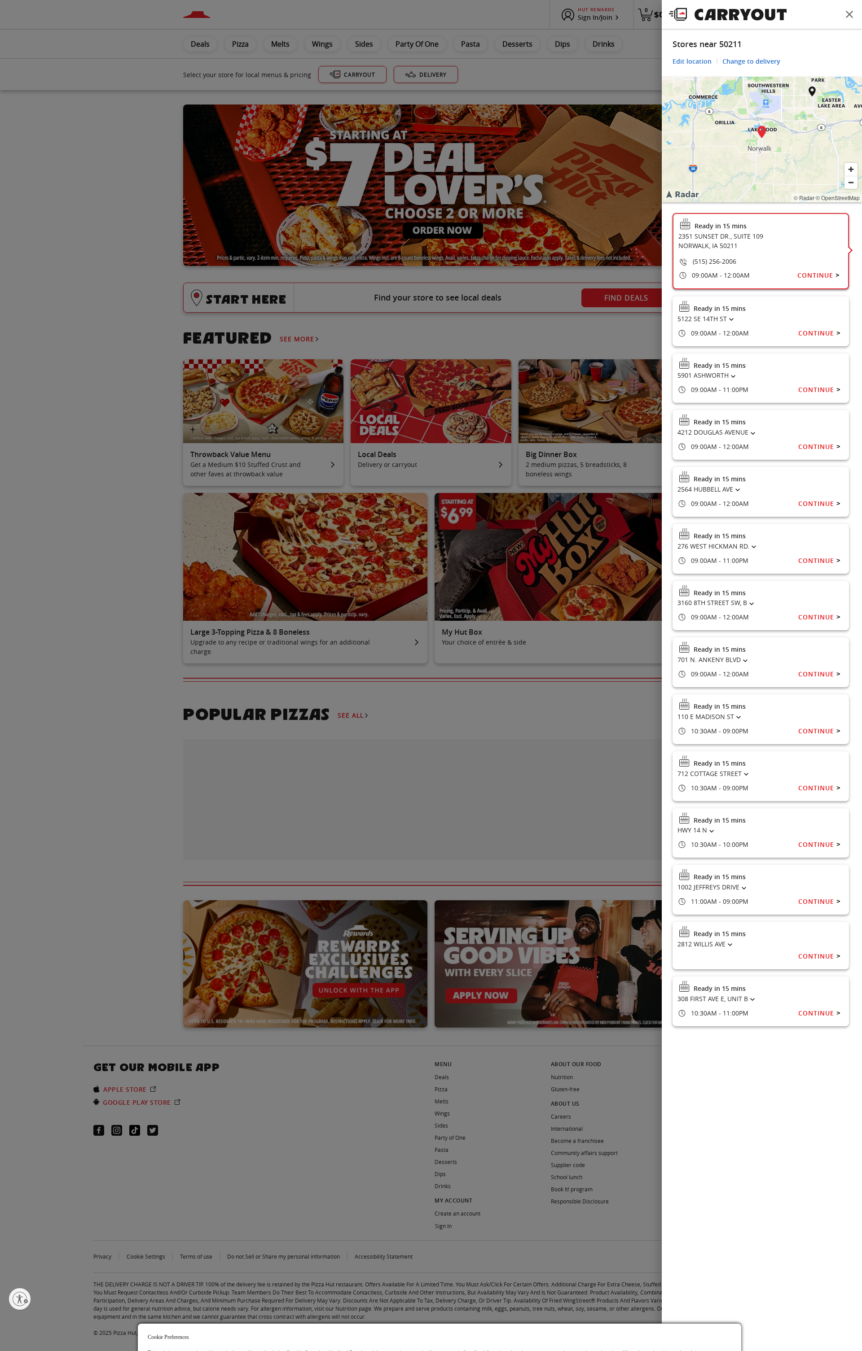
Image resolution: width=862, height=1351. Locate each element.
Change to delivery (751, 61)
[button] (761, 133)
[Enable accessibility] (20, 1299)
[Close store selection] (849, 14)
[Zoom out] (851, 182)
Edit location (692, 61)
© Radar (804, 197)
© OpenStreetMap (838, 197)
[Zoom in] (851, 169)
